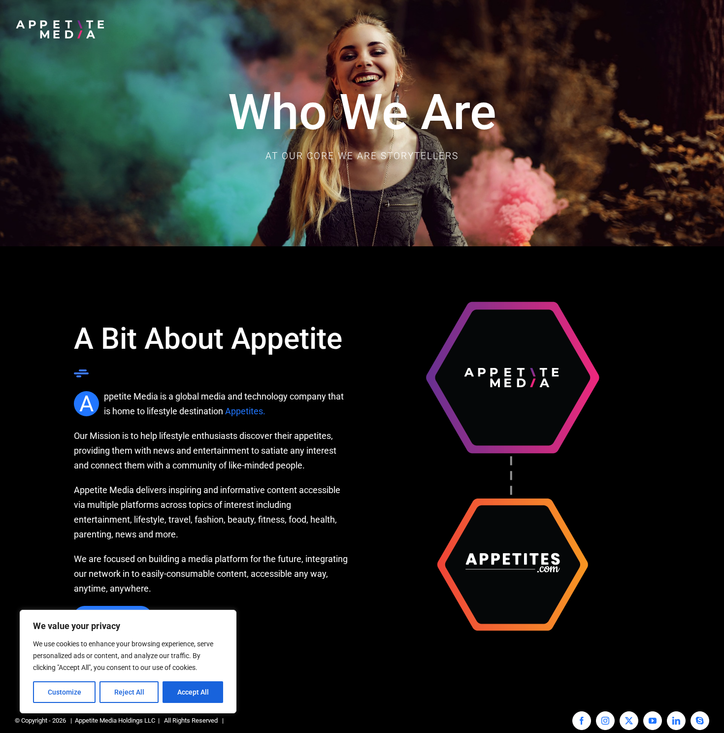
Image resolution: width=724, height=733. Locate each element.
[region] (128, 661)
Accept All (193, 692)
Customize (64, 692)
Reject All (129, 692)
